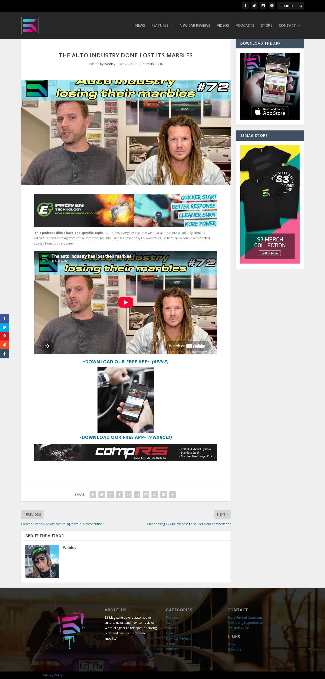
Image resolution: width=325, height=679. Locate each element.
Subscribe (234, 649)
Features (160, 26)
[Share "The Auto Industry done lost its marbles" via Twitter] (101, 494)
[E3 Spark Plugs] (125, 226)
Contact (287, 26)
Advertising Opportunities (246, 622)
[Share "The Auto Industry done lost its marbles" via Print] (172, 494)
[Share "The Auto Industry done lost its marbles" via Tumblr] (119, 494)
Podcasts (245, 26)
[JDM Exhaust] (125, 460)
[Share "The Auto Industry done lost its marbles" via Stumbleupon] (154, 494)
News (140, 26)
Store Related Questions (245, 617)
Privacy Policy (53, 675)
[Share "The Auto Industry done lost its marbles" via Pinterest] (128, 494)
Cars (169, 622)
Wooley (109, 64)
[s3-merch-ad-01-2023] (270, 262)
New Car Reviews (195, 26)
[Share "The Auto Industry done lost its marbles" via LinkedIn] (137, 494)
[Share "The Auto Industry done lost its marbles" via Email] (163, 494)
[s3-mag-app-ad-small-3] (270, 119)
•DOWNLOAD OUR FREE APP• (125, 362)
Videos (223, 26)
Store (266, 26)
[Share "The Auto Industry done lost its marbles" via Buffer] (145, 494)
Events (171, 633)
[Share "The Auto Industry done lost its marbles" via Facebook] (92, 494)
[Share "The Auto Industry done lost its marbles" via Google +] (110, 494)
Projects (172, 628)
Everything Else (238, 628)
